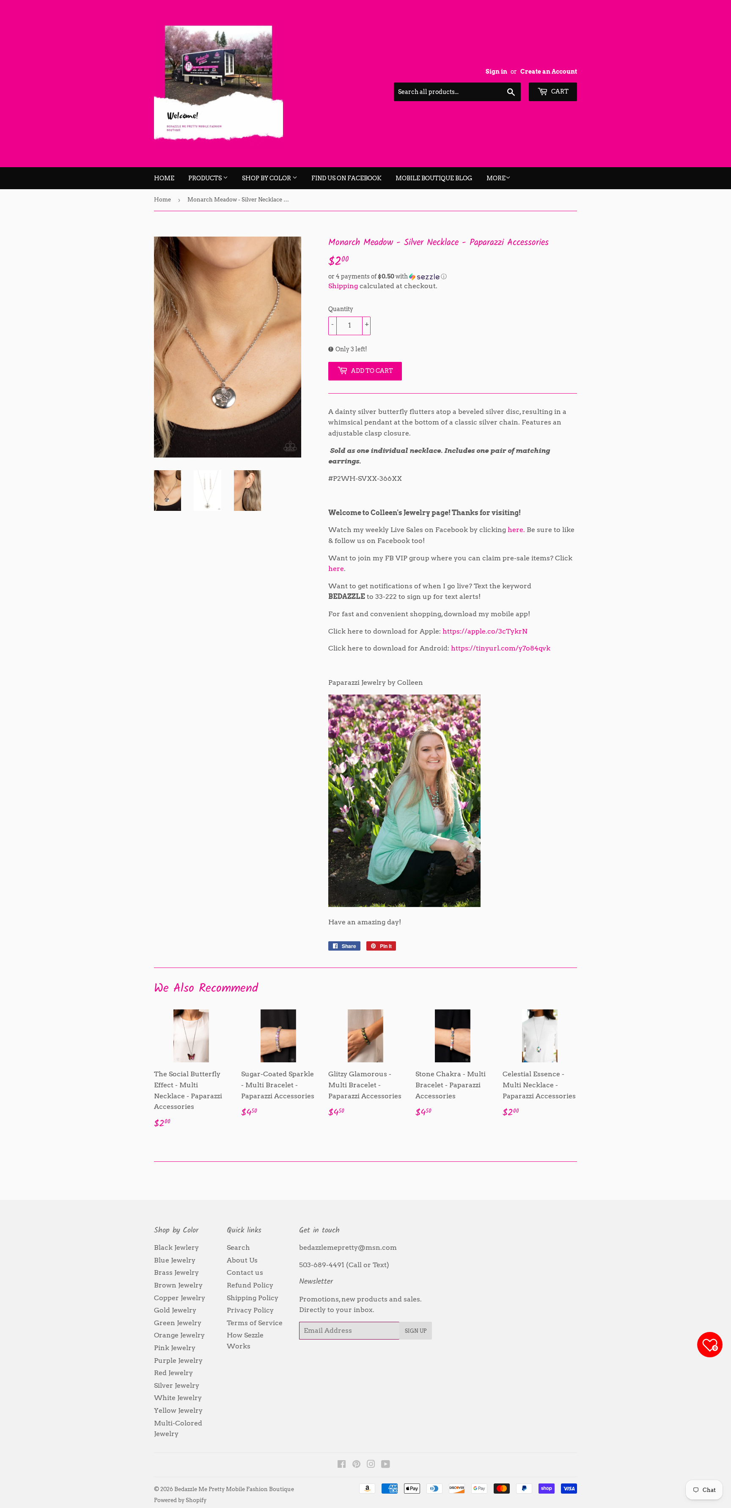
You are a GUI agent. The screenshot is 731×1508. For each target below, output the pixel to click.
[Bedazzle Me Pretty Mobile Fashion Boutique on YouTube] (385, 1465)
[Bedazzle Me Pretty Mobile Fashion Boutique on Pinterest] (356, 1465)
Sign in (496, 71)
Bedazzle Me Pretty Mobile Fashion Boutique (234, 1489)
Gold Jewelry (175, 1310)
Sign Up (415, 1331)
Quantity (340, 309)
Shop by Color (267, 178)
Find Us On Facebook (346, 178)
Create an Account (548, 71)
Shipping (343, 286)
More (496, 178)
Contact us (245, 1272)
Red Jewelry (173, 1373)
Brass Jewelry (176, 1272)
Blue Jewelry (174, 1260)
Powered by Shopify (180, 1500)
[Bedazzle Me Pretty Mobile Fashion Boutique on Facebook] (341, 1465)
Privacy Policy (250, 1310)
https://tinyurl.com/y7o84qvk (500, 648)
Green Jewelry (177, 1323)
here (336, 569)
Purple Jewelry (178, 1360)
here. (516, 530)
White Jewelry (178, 1398)
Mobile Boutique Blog (434, 178)
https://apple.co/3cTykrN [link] (485, 631)
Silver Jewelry (176, 1385)
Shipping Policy (252, 1298)
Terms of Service (255, 1323)
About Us (242, 1260)
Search (238, 1247)
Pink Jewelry (174, 1348)
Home (164, 178)
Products (205, 178)
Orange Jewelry (179, 1335)
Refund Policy (250, 1285)
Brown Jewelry (178, 1285)
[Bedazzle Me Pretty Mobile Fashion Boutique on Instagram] (371, 1465)
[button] (452, 277)
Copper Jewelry (179, 1298)
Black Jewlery (176, 1247)
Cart (559, 91)
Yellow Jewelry (178, 1410)
